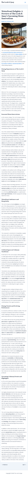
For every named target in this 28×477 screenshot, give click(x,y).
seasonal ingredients (17, 63)
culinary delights (19, 54)
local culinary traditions (6, 63)
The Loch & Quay (7, 2)
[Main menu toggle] (25, 2)
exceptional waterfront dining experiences (12, 52)
